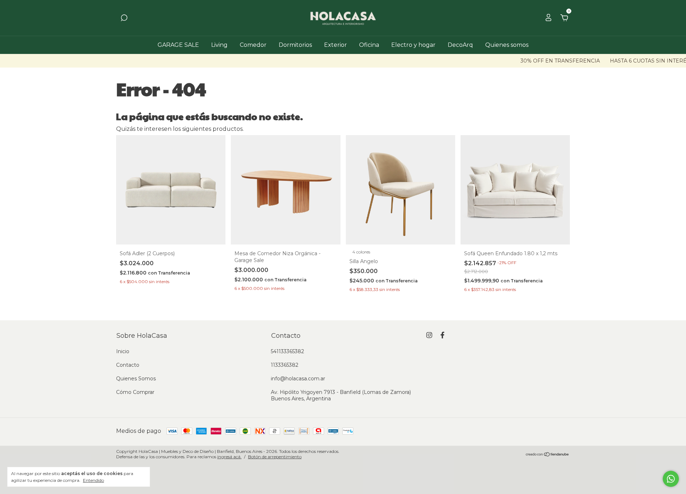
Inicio (122, 351)
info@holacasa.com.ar (298, 378)
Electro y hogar (413, 44)
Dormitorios (295, 44)
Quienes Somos (136, 378)
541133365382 (287, 351)
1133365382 (284, 365)
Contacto (127, 365)
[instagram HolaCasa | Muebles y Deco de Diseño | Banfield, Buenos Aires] (429, 335)
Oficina (369, 44)
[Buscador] (124, 18)
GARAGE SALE (178, 44)
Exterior (335, 44)
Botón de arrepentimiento (275, 456)
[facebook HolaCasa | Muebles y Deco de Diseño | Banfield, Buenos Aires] (442, 335)
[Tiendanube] (547, 454)
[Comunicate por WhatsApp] (671, 479)
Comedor (253, 44)
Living (219, 44)
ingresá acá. (229, 456)
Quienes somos (506, 44)
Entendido (93, 480)
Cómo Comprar (135, 392)
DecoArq (460, 44)
